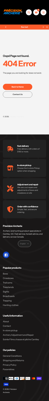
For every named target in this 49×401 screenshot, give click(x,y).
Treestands (8, 287)
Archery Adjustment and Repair (18, 335)
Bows (5, 273)
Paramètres (8, 369)
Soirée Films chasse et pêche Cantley (21, 339)
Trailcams (7, 282)
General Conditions (12, 356)
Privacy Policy (9, 365)
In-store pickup (10, 330)
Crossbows (8, 278)
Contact (7, 326)
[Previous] (6, 27)
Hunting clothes (10, 305)
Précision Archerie (16, 116)
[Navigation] (43, 12)
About (6, 321)
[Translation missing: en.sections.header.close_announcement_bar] (47, 27)
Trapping (7, 300)
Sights (6, 291)
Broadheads (9, 296)
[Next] (43, 27)
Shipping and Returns (13, 360)
